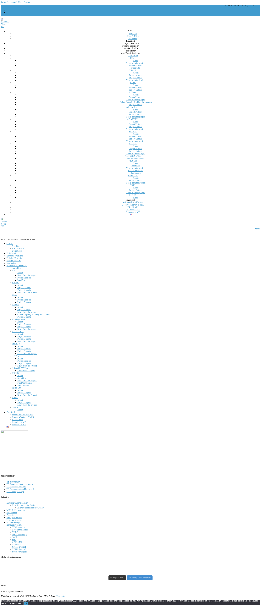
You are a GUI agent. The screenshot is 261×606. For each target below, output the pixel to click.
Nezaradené (12, 512)
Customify (60, 596)
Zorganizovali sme (14, 525)
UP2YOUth (17, 542)
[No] (29, 604)
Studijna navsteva (14, 517)
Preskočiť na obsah (9, 2)
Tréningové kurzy (14, 520)
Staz (14, 539)
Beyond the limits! (20, 530)
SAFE (14, 537)
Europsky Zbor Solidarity (17, 503)
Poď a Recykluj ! (19, 534)
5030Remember (19, 527)
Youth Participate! (19, 552)
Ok (26, 603)
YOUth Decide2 (19, 549)
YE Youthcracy (13, 482)
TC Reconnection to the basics (20, 484)
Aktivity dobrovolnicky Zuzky (30, 508)
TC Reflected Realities (16, 487)
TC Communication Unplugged (20, 489)
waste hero (16, 544)
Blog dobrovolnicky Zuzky (23, 505)
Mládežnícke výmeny (16, 510)
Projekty (10, 515)
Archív (4, 591)
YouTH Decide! (19, 547)
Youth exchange (13, 522)
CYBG (15, 532)
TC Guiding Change (15, 491)
